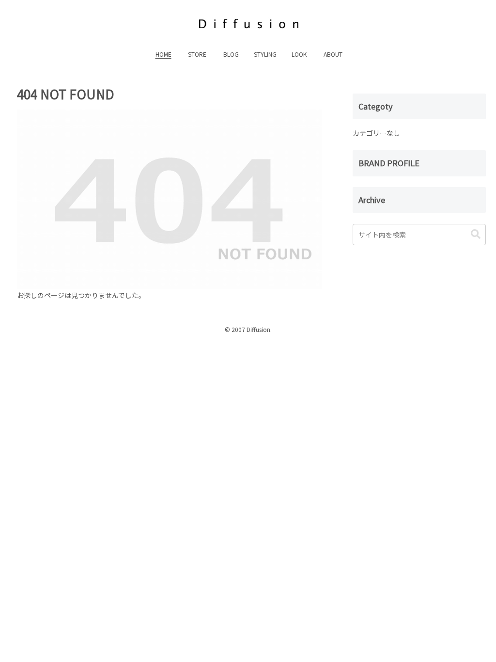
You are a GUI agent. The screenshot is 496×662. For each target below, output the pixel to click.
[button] (475, 234)
